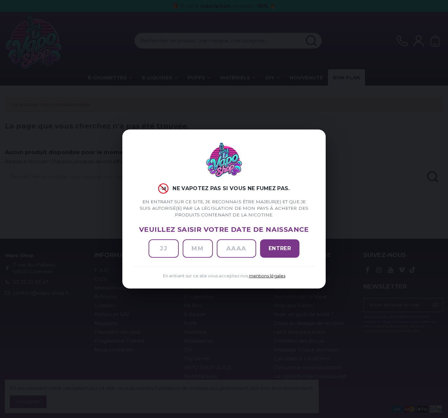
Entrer (280, 248)
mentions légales (267, 275)
